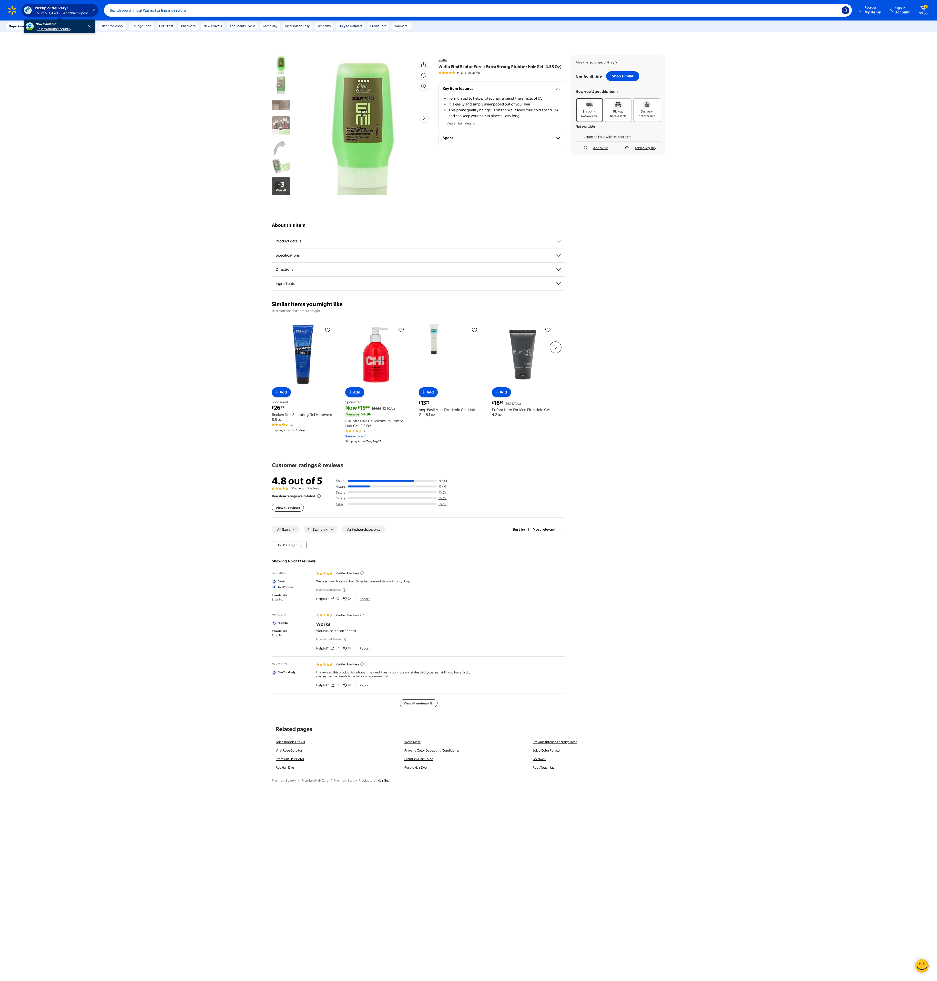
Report (365, 599)
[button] (870, 10)
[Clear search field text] (834, 10)
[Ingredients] (558, 284)
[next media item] (424, 118)
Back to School (113, 26)
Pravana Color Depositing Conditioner (431, 750)
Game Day (270, 26)
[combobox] (478, 10)
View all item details (461, 123)
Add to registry (645, 148)
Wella (442, 60)
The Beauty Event (242, 26)
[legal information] (615, 63)
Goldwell (539, 759)
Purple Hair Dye (415, 767)
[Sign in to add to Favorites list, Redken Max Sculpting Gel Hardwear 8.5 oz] (328, 330)
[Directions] (558, 269)
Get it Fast (166, 26)
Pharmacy (188, 26)
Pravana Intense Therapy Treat (555, 742)
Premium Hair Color (290, 759)
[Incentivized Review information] (344, 590)
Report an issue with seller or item (607, 137)
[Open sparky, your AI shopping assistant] (922, 966)
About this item (289, 225)
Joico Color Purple (546, 750)
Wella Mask (412, 742)
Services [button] (49, 26)
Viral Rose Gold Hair (290, 750)
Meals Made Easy (297, 26)
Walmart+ (401, 26)
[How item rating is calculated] (319, 496)
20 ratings (474, 72)
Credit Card (378, 26)
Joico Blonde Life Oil (290, 742)
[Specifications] (558, 255)
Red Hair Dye (285, 767)
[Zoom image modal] (423, 86)
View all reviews (288, 508)
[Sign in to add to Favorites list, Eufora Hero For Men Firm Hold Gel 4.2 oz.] (548, 330)
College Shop (141, 26)
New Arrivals (213, 26)
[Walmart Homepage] (12, 10)
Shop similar (622, 76)
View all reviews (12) (419, 703)
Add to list (600, 148)
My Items (324, 26)
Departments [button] (19, 26)
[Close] (90, 26)
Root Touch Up (543, 767)
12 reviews (312, 488)
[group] (459, 73)
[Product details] (558, 241)
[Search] (845, 10)
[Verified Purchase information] (362, 573)
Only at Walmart (350, 26)
